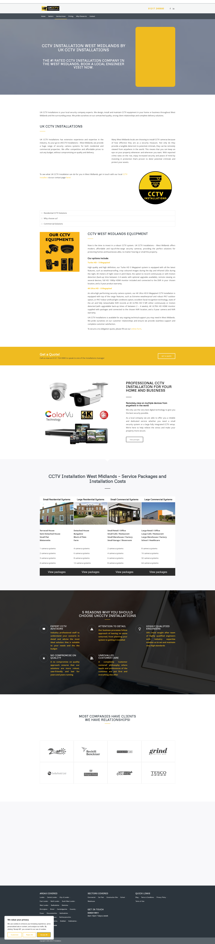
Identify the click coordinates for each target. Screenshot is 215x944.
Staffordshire (72, 921)
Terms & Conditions (147, 897)
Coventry (73, 909)
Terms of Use (139, 901)
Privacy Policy (161, 897)
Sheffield (63, 921)
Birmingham (43, 909)
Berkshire (65, 905)
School (122, 897)
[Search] (173, 16)
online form (136, 329)
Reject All (29, 935)
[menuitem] (43, 16)
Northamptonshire (65, 917)
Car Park (101, 897)
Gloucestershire (52, 913)
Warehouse (91, 901)
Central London (52, 897)
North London (55, 901)
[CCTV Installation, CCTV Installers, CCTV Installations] (50, 8)
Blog (136, 897)
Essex (42, 913)
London (42, 897)
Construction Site (112, 897)
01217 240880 (156, 8)
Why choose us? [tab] (51, 218)
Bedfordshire (55, 905)
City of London (64, 897)
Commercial (91, 897)
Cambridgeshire (62, 909)
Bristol (52, 909)
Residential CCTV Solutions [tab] (55, 213)
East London (44, 901)
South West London (68, 901)
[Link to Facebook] (170, 8)
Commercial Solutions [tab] (53, 223)
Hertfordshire (63, 913)
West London (44, 905)
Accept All (43, 935)
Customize (14, 935)
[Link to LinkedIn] (173, 8)
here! (68, 177)
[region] (29, 928)
